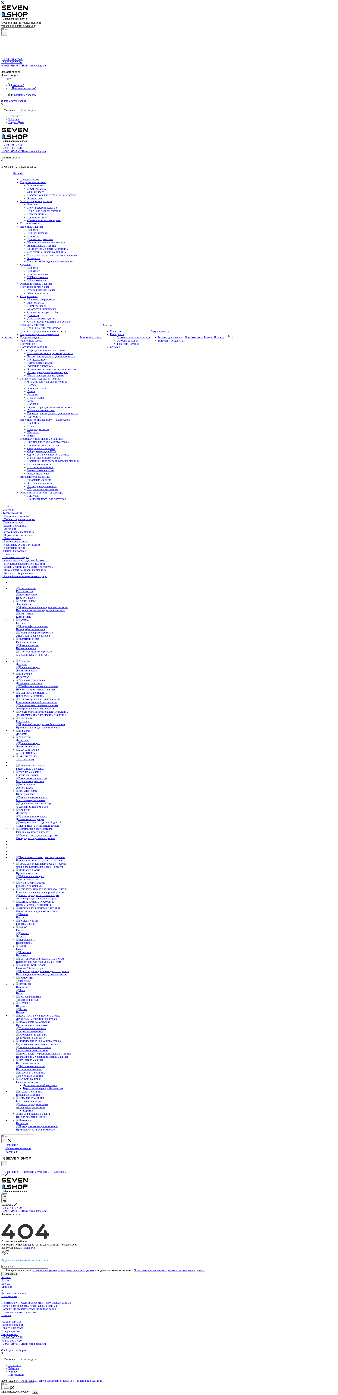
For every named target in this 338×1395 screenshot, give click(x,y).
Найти (6, 1388)
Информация (9, 1296)
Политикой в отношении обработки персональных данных (169, 1270)
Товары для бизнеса (13, 1331)
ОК (35, 1391)
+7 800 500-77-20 (12, 59)
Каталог (6, 1277)
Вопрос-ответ (9, 1334)
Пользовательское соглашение (19, 1312)
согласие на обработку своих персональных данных (63, 1270)
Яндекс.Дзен (16, 122)
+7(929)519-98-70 (23, 65)
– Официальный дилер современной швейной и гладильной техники (60, 1380)
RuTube (12, 1371)
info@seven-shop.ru (15, 100)
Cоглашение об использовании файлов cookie (28, 1308)
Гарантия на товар (12, 1327)
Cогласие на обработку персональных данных (29, 1305)
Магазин (6, 1286)
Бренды (6, 1283)
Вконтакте (14, 115)
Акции (5, 1280)
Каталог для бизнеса (13, 1293)
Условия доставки (12, 1324)
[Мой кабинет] (3, 1168)
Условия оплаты (11, 1321)
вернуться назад (11, 1247)
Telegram (13, 119)
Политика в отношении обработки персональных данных (36, 1302)
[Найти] (4, 33)
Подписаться (10, 1274)
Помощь (6, 1315)
